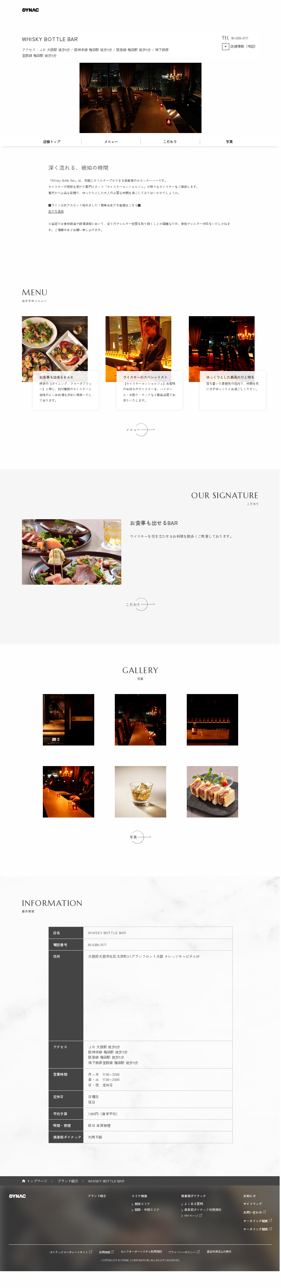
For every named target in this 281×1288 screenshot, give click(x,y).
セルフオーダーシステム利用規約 (141, 1251)
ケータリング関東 (255, 1221)
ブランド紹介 (68, 1181)
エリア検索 (139, 1196)
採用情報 (104, 1252)
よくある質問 (193, 1204)
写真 (229, 141)
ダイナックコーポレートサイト (69, 1252)
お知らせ (249, 1196)
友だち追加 (56, 211)
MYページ (191, 1216)
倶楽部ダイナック (193, 1196)
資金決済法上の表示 (219, 1251)
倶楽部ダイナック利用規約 (202, 1210)
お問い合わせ (252, 1212)
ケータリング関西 (255, 1229)
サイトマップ (252, 1204)
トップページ (37, 1181)
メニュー (111, 141)
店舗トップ (51, 141)
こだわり (170, 141)
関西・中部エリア (147, 1210)
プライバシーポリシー (182, 1252)
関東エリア (142, 1204)
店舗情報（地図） (244, 46)
